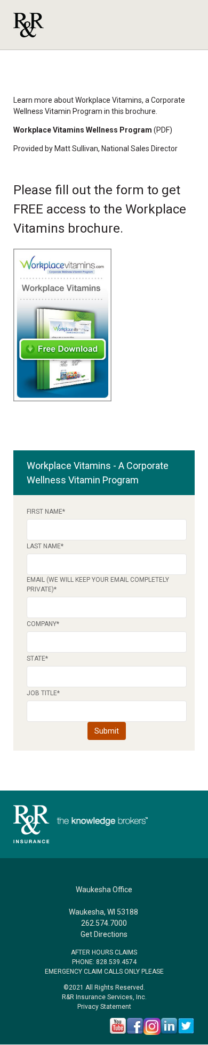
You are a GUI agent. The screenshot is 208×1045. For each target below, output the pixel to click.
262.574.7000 (104, 923)
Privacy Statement (104, 1006)
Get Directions (104, 934)
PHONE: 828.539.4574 (104, 962)
